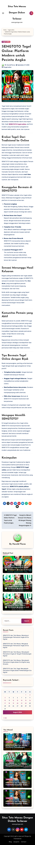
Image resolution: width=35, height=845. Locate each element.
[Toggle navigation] (3, 13)
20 (17, 703)
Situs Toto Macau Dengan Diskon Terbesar (17, 12)
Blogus (27, 836)
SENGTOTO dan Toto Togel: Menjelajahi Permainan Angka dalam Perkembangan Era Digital (17, 670)
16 (30, 700)
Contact (23, 842)
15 (25, 700)
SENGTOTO (13, 124)
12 (13, 700)
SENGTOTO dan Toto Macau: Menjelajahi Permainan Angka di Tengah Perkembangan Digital (17, 654)
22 (26, 703)
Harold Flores (11, 65)
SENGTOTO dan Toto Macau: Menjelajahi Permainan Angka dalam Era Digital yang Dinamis (16, 662)
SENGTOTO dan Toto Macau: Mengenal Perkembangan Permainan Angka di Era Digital (16, 645)
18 (9, 703)
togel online (6, 42)
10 (5, 700)
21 (21, 703)
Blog (10, 842)
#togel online (7, 67)
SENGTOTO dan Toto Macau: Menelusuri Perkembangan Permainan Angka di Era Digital (16, 637)
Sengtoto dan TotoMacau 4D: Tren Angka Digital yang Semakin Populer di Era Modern (17, 586)
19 (13, 703)
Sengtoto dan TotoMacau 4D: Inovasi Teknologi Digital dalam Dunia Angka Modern (16, 567)
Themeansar (17, 838)
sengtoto (9, 742)
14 (21, 700)
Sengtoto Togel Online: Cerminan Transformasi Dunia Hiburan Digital (17, 605)
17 (5, 703)
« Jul (5, 718)
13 (17, 700)
